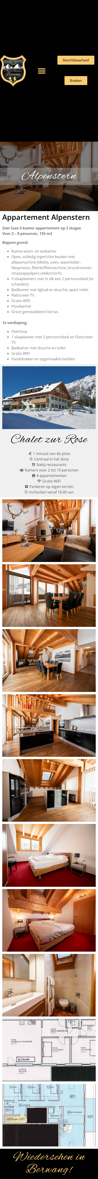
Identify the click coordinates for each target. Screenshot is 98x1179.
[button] (42, 71)
